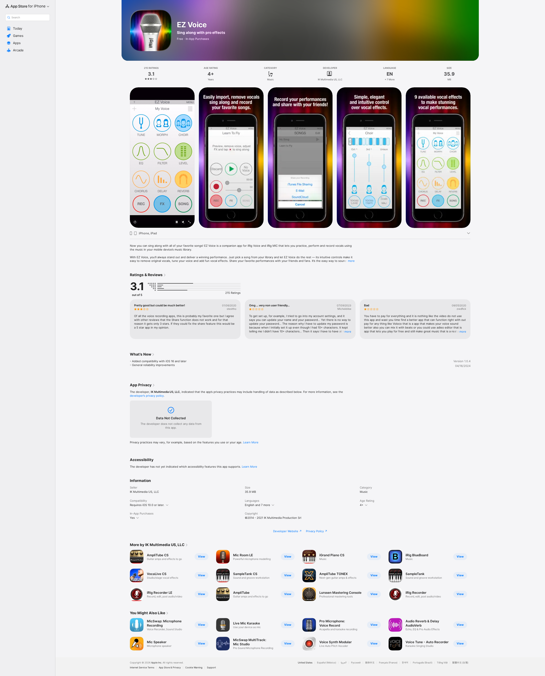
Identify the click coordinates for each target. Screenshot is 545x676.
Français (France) (388, 663)
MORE (347, 331)
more (351, 260)
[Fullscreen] (189, 222)
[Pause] (176, 222)
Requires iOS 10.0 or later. (147, 505)
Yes (132, 517)
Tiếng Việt (442, 663)
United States (305, 663)
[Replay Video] (135, 222)
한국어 (405, 663)
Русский (356, 663)
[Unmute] (183, 222)
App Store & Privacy (170, 667)
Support (211, 667)
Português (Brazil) (422, 663)
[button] (28, 28)
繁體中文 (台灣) (460, 663)
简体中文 (369, 663)
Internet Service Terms (142, 667)
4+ (361, 505)
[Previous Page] (126, 157)
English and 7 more (257, 505)
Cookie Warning (193, 667)
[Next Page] (475, 157)
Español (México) (326, 663)
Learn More (250, 442)
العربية (344, 663)
